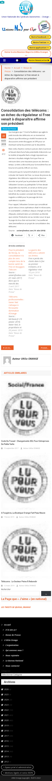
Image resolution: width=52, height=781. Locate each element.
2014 (6, 751)
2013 (6, 756)
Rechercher (6, 589)
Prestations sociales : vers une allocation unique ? (46, 347)
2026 (6, 689)
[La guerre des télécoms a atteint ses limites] (38, 264)
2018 (6, 730)
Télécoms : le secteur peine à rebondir (19, 581)
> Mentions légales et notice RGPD (18, 772)
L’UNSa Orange (11, 640)
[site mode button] (18, 60)
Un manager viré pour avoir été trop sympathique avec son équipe (9, 347)
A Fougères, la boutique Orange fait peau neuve (23, 513)
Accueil (7, 624)
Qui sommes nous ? (14, 650)
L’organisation (12, 645)
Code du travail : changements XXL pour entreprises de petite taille (25, 442)
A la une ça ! (11, 629)
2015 (6, 746)
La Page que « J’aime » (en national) (24, 599)
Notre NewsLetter (38, 60)
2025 (6, 694)
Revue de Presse (9, 129)
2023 (6, 704)
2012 (6, 761)
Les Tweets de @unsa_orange (16, 607)
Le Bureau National (14, 660)
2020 (6, 720)
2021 (6, 715)
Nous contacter (13, 665)
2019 (6, 725)
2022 (6, 710)
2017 (6, 735)
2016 (6, 741)
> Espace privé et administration (17, 767)
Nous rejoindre (12, 655)
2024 (6, 699)
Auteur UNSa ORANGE (25, 358)
